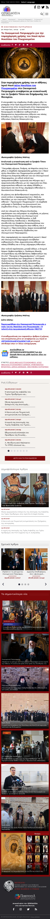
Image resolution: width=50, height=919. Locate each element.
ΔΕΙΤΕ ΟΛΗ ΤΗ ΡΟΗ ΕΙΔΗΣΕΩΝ (25, 458)
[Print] (23, 45)
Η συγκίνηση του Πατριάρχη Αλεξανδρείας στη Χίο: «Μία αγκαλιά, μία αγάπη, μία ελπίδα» (24, 688)
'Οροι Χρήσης (35, 917)
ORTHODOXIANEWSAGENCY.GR (15, 341)
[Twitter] (43, 7)
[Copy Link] (19, 45)
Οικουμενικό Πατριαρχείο (25, 19)
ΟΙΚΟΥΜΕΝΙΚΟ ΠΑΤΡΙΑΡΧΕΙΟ (38, 367)
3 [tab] (15, 451)
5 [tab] (21, 451)
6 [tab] (24, 451)
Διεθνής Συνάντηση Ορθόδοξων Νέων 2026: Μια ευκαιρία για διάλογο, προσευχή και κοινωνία (23, 792)
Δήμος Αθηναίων (18, 367)
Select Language (28, 2)
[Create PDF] (31, 45)
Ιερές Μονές (6, 723)
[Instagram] (38, 7)
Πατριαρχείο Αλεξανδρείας (11, 685)
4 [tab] (18, 451)
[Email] (27, 45)
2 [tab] (11, 451)
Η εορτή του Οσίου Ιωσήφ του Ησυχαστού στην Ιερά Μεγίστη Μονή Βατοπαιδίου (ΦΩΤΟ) (24, 628)
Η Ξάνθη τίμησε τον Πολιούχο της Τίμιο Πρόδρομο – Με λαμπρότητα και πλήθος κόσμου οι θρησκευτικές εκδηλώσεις (23, 759)
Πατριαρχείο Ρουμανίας (10, 789)
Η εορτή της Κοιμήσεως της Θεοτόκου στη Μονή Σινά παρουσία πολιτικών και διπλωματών (24, 726)
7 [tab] (27, 451)
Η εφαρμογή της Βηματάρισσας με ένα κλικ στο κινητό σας (22, 871)
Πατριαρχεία (11, 19)
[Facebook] (35, 7)
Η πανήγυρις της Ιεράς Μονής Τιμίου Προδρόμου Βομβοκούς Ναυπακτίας (23, 828)
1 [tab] (8, 451)
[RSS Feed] (47, 7)
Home (4, 19)
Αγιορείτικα (8, 624)
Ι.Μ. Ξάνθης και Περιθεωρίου (12, 756)
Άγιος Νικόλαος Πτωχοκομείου (22, 362)
